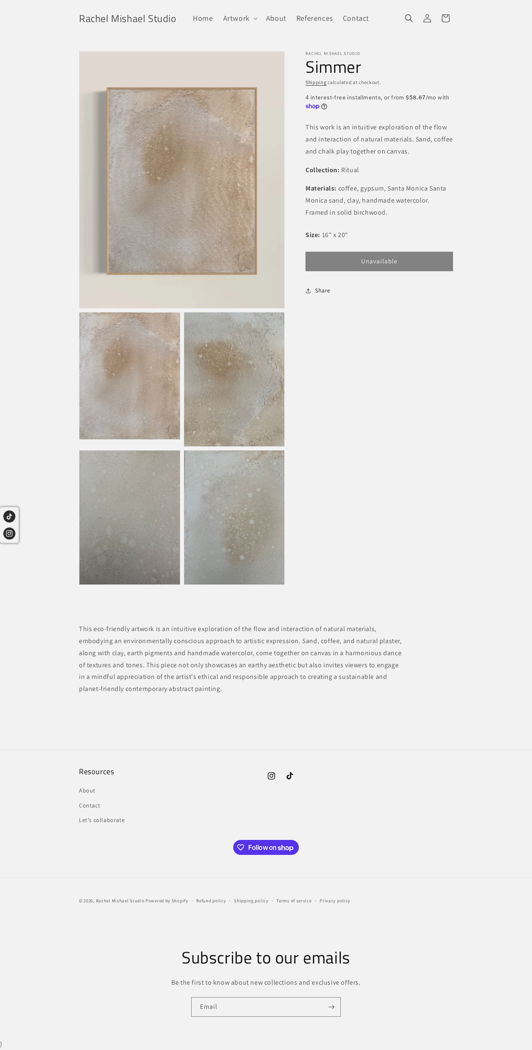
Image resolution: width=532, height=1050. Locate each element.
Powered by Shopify (166, 901)
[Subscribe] (331, 1007)
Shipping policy (251, 901)
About (87, 791)
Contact (89, 805)
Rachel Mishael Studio (120, 901)
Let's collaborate (102, 820)
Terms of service (293, 901)
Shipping (316, 82)
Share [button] (322, 290)
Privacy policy (335, 901)
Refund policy (211, 901)
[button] (239, 18)
